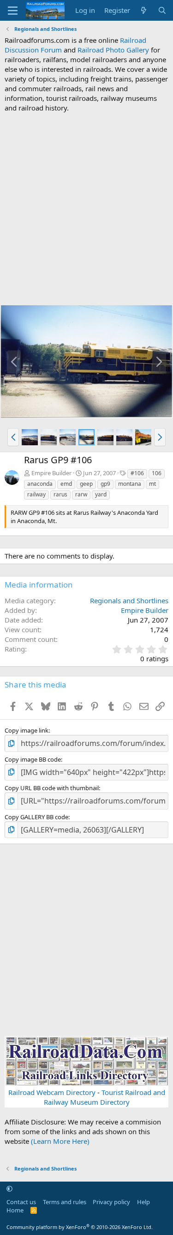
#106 (137, 473)
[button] (13, 437)
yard (101, 494)
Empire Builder (51, 473)
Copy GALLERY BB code (36, 817)
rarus (60, 494)
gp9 (105, 484)
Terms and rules (64, 1202)
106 (156, 473)
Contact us (21, 1202)
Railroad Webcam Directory (51, 1092)
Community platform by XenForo (79, 1226)
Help (143, 1202)
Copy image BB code (33, 759)
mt (152, 484)
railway (36, 494)
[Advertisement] (86, 208)
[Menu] (13, 10)
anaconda (40, 484)
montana (129, 484)
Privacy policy (111, 1202)
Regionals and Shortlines (129, 600)
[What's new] (144, 10)
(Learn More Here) (60, 1141)
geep (86, 484)
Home (15, 1210)
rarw (81, 494)
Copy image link (26, 730)
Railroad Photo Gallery (113, 49)
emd (66, 484)
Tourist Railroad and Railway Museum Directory (104, 1097)
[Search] (162, 10)
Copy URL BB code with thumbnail (52, 788)
